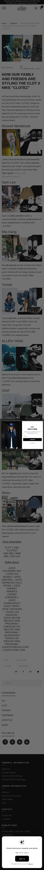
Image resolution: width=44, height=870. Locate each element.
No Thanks (32, 443)
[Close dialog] (41, 422)
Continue (32, 439)
